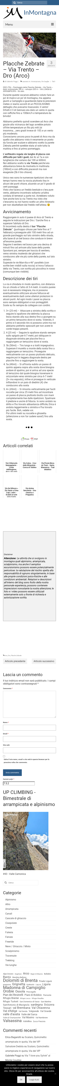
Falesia (9, 932)
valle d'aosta (11, 1014)
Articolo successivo (44, 661)
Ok (21, 1079)
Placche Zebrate (16, 655)
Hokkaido (30, 985)
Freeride (9, 941)
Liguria (46, 984)
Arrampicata (36, 82)
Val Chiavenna (41, 1007)
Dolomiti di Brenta (20, 980)
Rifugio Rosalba (38, 998)
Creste (8, 927)
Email (5, 734)
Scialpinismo (12, 951)
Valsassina (12, 1020)
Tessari (7, 1007)
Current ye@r (8, 779)
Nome (6, 722)
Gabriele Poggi (12, 82)
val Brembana (21, 1007)
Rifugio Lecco (25, 998)
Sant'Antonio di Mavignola (16, 1004)
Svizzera (49, 1004)
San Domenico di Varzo (29, 1001)
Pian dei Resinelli (13, 994)
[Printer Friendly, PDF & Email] (29, 439)
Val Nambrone (42, 1017)
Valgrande (34, 1011)
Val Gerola (23, 1011)
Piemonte (47, 995)
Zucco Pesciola (39, 1021)
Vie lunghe (45, 82)
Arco (5, 655)
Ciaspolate (11, 923)
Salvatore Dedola (14, 1046)
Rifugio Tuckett (10, 1001)
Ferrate (9, 937)
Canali (8, 913)
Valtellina (27, 1021)
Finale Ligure (45, 981)
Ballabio (47, 974)
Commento (8, 688)
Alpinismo (10, 899)
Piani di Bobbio (33, 994)
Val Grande (45, 1011)
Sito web (6, 745)
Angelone (18, 974)
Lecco (38, 984)
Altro (7, 904)
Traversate (10, 955)
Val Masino (28, 1017)
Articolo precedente (15, 661)
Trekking (9, 960)
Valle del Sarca (29, 1014)
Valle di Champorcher (12, 1018)
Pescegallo (31, 992)
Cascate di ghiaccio (15, 918)
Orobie (8, 991)
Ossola (20, 991)
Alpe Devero (8, 974)
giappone (7, 985)
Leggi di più (34, 1079)
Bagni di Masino (37, 974)
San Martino (46, 1001)
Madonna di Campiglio (24, 987)
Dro (9, 655)
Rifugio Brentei (11, 998)
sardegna (37, 1004)
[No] (55, 1073)
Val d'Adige (10, 1011)
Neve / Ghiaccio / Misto (18, 946)
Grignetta (18, 984)
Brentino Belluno (19, 977)
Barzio (7, 977)
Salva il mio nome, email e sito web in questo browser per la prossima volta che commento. (26, 760)
